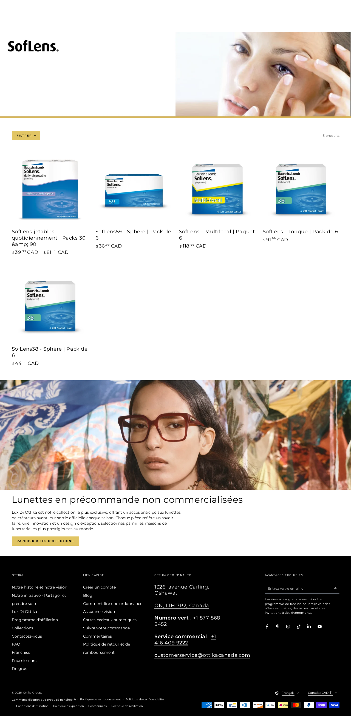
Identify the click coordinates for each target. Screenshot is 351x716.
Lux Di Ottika (24, 611)
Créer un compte (99, 587)
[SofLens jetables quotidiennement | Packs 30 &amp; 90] (50, 189)
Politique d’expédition (68, 706)
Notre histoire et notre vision (39, 587)
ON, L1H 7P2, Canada (181, 605)
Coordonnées (97, 706)
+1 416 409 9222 (185, 639)
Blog (87, 595)
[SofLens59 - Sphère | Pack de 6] (133, 189)
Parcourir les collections (45, 541)
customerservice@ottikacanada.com (202, 655)
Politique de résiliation (127, 706)
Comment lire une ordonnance (112, 603)
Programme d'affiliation (35, 620)
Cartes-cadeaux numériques (110, 620)
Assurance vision (99, 611)
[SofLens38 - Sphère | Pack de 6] (50, 306)
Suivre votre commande (106, 628)
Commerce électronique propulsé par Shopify (44, 699)
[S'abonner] (336, 588)
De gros (19, 668)
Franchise (21, 652)
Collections (22, 628)
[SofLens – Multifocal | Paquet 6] (217, 189)
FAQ (16, 644)
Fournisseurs (24, 660)
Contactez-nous (27, 636)
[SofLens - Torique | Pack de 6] (301, 189)
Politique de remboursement (100, 699)
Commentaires (97, 636)
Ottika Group (32, 692)
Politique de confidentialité (145, 699)
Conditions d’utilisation (32, 706)
